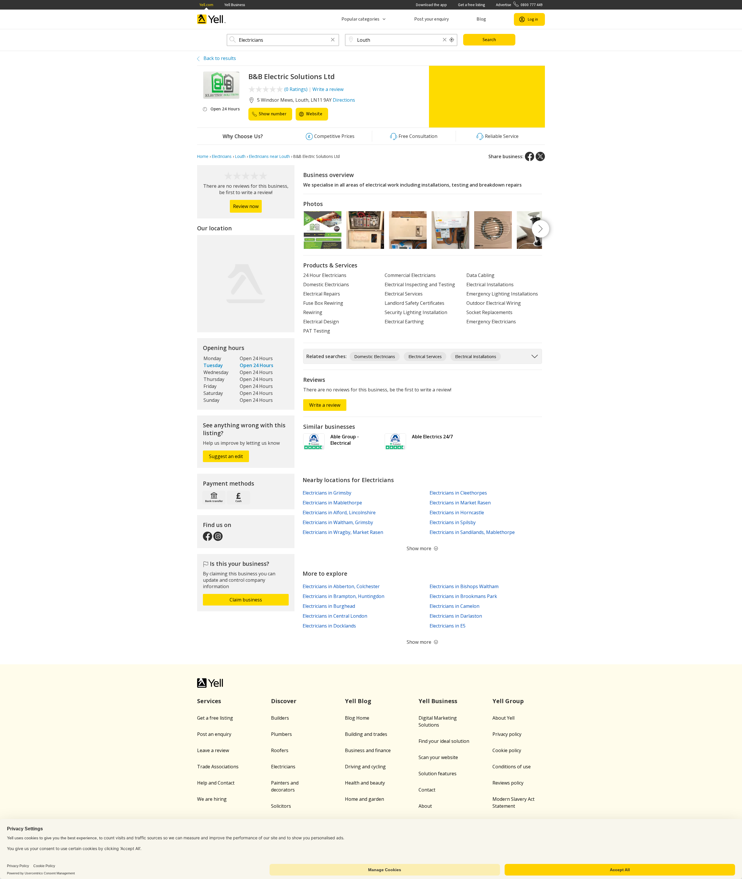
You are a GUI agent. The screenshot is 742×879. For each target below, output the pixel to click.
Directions (344, 100)
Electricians (283, 766)
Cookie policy (506, 750)
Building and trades (366, 734)
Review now (246, 206)
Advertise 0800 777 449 (519, 5)
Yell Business (234, 5)
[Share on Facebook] (529, 156)
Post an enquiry (214, 734)
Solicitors (281, 806)
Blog (481, 19)
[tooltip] (451, 40)
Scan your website (438, 757)
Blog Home (357, 718)
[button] (332, 40)
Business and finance (368, 750)
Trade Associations (218, 766)
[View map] (245, 283)
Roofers (279, 750)
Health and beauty (365, 783)
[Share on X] (540, 156)
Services (209, 701)
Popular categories (360, 19)
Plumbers (281, 734)
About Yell (503, 718)
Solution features (438, 773)
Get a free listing (471, 5)
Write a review (327, 89)
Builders (280, 718)
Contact (427, 790)
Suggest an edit (226, 456)
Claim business (246, 600)
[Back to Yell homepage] (211, 19)
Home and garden (364, 799)
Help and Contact (215, 783)
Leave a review (213, 750)
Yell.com (206, 5)
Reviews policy (507, 783)
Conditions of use (511, 766)
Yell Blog (358, 701)
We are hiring (212, 799)
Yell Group (508, 701)
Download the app (431, 5)
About (425, 806)
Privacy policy (506, 734)
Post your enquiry (431, 19)
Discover (284, 701)
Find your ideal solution (444, 741)
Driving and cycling (365, 766)
